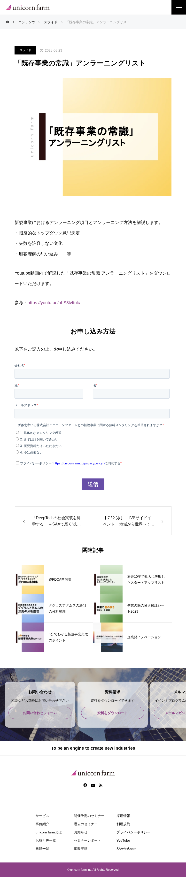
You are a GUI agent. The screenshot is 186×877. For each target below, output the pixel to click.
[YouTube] (93, 785)
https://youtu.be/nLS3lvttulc (54, 302)
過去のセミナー (86, 824)
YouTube (123, 840)
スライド (25, 50)
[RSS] (101, 785)
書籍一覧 (42, 848)
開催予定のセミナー (89, 815)
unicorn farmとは (49, 832)
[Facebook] (85, 785)
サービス (42, 815)
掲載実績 (80, 848)
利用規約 (123, 824)
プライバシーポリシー (133, 832)
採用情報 (123, 815)
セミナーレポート (87, 840)
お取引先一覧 (46, 840)
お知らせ (80, 832)
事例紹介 (42, 824)
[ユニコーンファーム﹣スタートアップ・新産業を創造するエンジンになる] (28, 7)
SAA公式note (126, 848)
